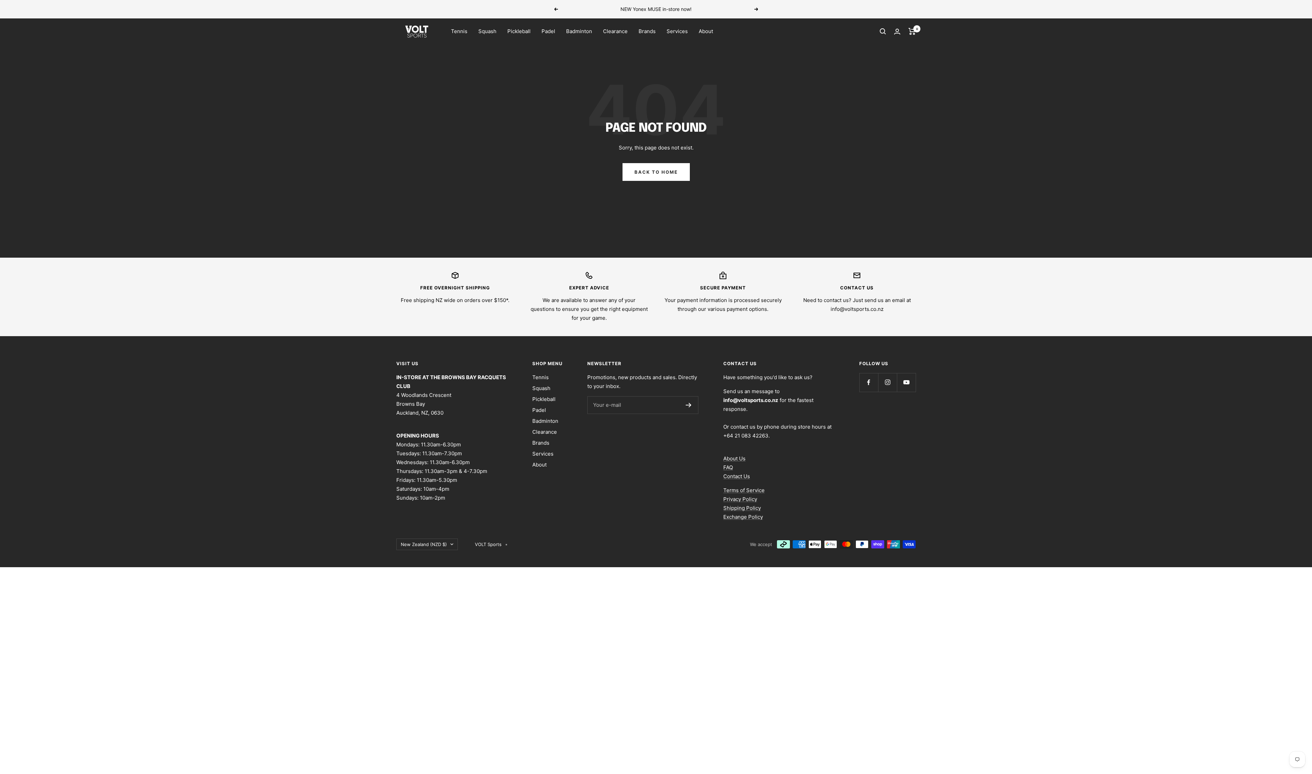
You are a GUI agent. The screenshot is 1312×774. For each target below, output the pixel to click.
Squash (487, 31)
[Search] (883, 31)
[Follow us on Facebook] (868, 382)
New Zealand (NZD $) (424, 544)
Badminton (579, 31)
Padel (548, 31)
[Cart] (912, 31)
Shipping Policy (742, 508)
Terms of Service (744, 490)
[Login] (897, 31)
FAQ (728, 467)
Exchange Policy (743, 517)
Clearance (615, 31)
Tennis (459, 31)
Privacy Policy (740, 499)
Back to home (656, 172)
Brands (647, 31)
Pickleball (519, 31)
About (706, 31)
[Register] (689, 405)
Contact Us (736, 476)
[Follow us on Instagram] (887, 382)
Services (677, 31)
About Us (734, 458)
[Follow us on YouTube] (906, 382)
